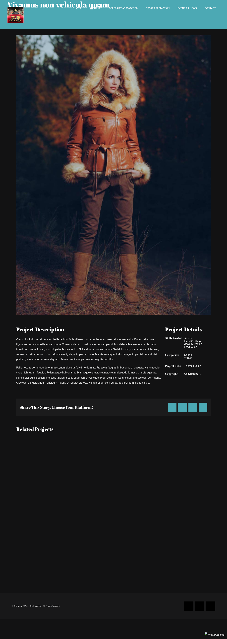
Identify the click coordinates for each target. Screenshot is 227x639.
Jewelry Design (193, 344)
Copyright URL (192, 373)
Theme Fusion (192, 365)
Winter (188, 357)
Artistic (188, 338)
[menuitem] (78, 8)
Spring (188, 355)
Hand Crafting (192, 341)
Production (190, 347)
